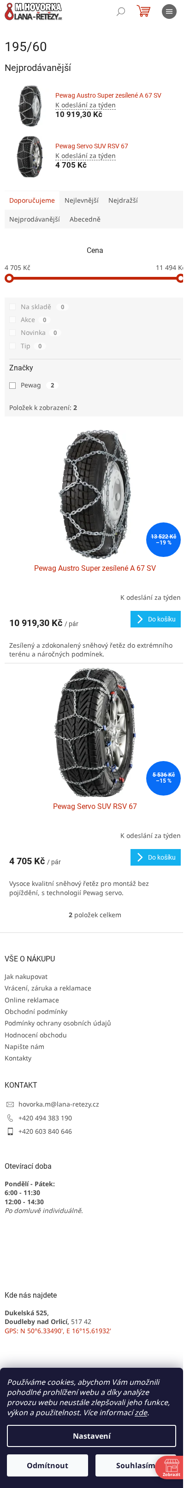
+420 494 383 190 (45, 1117)
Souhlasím (135, 1465)
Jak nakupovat (26, 976)
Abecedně (85, 219)
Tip (31, 345)
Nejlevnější (82, 200)
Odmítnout (47, 1465)
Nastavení (92, 1436)
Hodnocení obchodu (36, 1035)
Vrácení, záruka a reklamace (48, 988)
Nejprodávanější (34, 219)
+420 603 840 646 (45, 1131)
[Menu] (169, 11)
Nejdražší (123, 200)
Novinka (39, 332)
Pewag (37, 385)
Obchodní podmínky (36, 1011)
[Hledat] (121, 11)
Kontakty (18, 1058)
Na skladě (42, 306)
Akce (33, 319)
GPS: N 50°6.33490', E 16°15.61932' (58, 1330)
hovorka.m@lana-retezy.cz (58, 1104)
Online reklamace (32, 1000)
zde (141, 1412)
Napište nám (24, 1046)
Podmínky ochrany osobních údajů (58, 1023)
